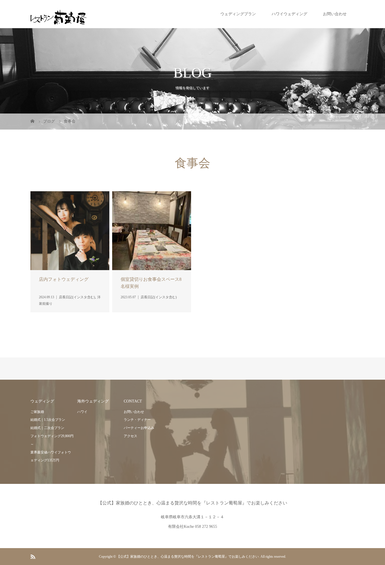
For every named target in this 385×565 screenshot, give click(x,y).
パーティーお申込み (139, 428)
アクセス (130, 436)
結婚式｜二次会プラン (47, 428)
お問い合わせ (335, 14)
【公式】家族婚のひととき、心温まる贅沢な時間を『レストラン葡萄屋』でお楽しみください (192, 503)
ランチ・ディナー (137, 420)
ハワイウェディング (289, 14)
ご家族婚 (37, 412)
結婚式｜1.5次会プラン (47, 420)
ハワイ (82, 412)
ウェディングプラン (238, 14)
